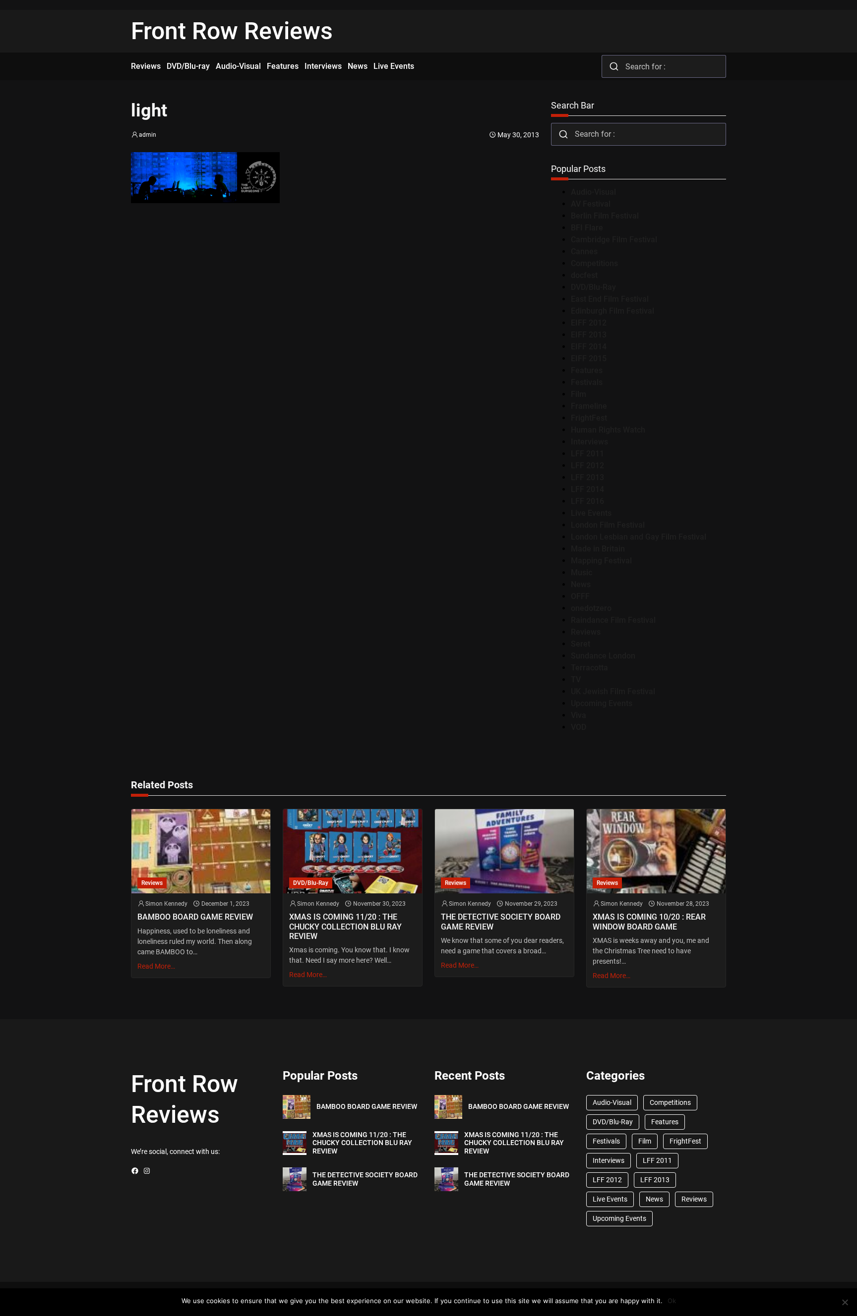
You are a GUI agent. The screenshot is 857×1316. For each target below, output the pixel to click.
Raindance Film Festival (613, 620)
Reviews (586, 632)
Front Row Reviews (232, 31)
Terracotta (589, 667)
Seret (580, 644)
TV (576, 679)
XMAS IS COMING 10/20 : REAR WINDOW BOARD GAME (649, 921)
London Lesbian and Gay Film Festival (638, 537)
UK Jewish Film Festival (613, 691)
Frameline (589, 406)
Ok (672, 1301)
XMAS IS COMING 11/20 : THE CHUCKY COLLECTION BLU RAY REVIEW (345, 926)
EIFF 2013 (589, 334)
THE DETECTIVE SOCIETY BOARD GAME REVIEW (500, 921)
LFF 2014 (587, 489)
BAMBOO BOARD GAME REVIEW (195, 917)
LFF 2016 (587, 501)
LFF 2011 (587, 453)
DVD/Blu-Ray (593, 287)
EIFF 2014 (589, 346)
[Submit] (613, 66)
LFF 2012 (587, 465)
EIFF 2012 (589, 323)
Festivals (587, 382)
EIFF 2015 (589, 358)
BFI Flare (587, 227)
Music (581, 572)
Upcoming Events (601, 703)
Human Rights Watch (608, 430)
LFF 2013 (587, 477)
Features (587, 370)
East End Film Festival (610, 299)
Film (578, 394)
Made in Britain (598, 548)
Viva (578, 715)
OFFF (580, 596)
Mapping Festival (601, 560)
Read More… (156, 966)
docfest (584, 275)
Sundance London (603, 655)
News (581, 584)
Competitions (594, 263)
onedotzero (591, 608)
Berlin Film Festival (605, 215)
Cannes (584, 251)
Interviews (589, 441)
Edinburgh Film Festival (612, 311)
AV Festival (591, 204)
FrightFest (589, 418)
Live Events (591, 513)
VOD (578, 727)
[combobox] (664, 66)
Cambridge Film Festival (614, 239)
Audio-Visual (593, 192)
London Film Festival (608, 525)
